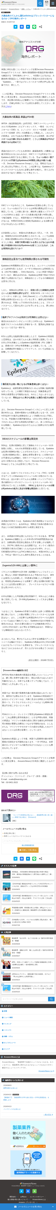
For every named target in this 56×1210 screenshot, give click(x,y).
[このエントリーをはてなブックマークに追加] (28, 27)
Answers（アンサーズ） (27, 1202)
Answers (4, 9)
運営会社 (13, 1197)
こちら (8, 106)
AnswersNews (14, 9)
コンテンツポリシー (37, 1197)
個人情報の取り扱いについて (18, 1199)
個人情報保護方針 (28, 845)
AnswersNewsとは (46, 1071)
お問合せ (23, 1197)
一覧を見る (47, 1115)
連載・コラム (26, 9)
